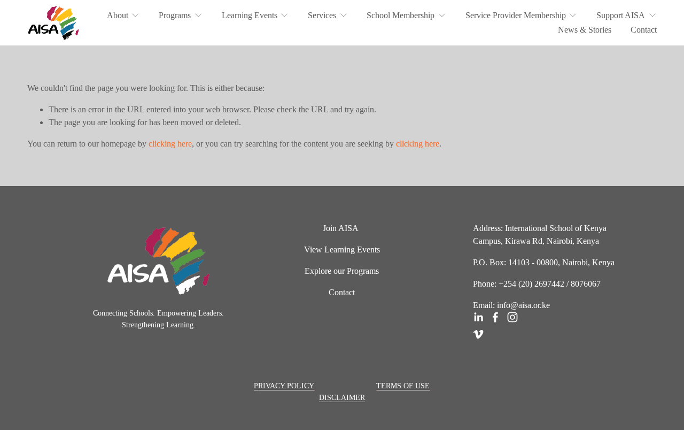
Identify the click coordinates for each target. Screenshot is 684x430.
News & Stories (584, 29)
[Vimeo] (478, 334)
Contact (644, 29)
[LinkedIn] (478, 317)
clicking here (170, 143)
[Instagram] (512, 317)
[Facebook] (495, 317)
